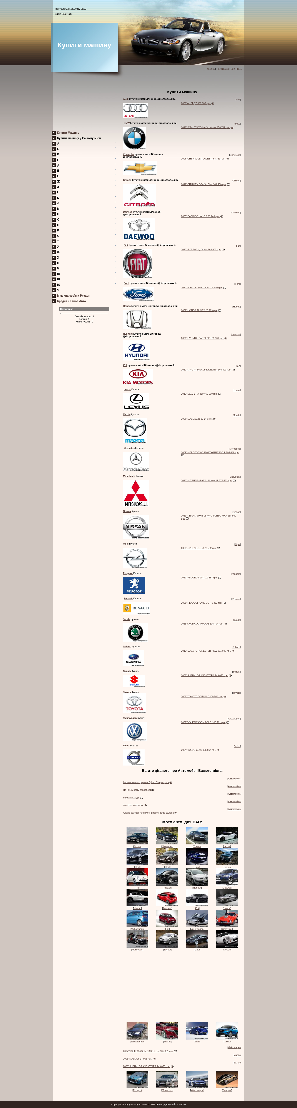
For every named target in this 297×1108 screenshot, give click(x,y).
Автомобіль (234, 778)
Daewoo (235, 212)
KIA (238, 366)
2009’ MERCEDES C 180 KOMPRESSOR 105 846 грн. (210, 452)
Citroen (236, 180)
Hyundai (235, 334)
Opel (237, 544)
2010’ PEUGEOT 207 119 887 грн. (199, 577)
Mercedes (234, 448)
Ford (237, 283)
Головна (210, 69)
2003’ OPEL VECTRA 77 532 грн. (198, 548)
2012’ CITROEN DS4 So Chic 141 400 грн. (203, 184)
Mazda (236, 415)
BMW (237, 123)
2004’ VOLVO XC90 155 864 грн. (198, 750)
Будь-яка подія (131, 797)
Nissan (236, 512)
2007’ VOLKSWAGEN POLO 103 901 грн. (203, 722)
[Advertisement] (84, 103)
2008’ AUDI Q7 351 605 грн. (196, 103)
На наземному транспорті (137, 790)
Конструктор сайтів (167, 1104)
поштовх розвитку (133, 805)
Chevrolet (235, 155)
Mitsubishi (235, 476)
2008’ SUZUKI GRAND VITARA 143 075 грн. (204, 675)
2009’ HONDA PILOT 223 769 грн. (199, 310)
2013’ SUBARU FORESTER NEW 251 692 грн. (206, 651)
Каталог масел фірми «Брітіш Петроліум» (146, 782)
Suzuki (236, 671)
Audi (237, 99)
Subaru (236, 647)
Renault (236, 599)
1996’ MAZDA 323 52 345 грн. (197, 418)
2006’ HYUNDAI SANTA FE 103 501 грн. (202, 338)
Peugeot (235, 574)
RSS (239, 69)
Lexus (237, 390)
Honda (236, 306)
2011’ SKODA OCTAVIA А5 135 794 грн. (202, 623)
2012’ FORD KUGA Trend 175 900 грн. (201, 287)
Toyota (236, 692)
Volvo (237, 746)
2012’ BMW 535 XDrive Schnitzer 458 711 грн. (205, 127)
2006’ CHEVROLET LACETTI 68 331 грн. (203, 158)
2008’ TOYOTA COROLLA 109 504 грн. (202, 696)
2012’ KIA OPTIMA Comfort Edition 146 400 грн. (206, 369)
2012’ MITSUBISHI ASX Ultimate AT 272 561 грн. (206, 480)
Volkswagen (233, 718)
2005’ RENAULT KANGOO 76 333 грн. (201, 602)
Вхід (233, 69)
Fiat (238, 245)
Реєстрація (223, 69)
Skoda (236, 620)
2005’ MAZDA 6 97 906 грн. (137, 1058)
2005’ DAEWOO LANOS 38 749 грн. (200, 216)
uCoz (183, 1104)
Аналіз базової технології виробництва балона (148, 812)
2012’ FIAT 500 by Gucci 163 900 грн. (201, 249)
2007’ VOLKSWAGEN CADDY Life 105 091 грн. (148, 1051)
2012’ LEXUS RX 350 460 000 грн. (199, 393)
